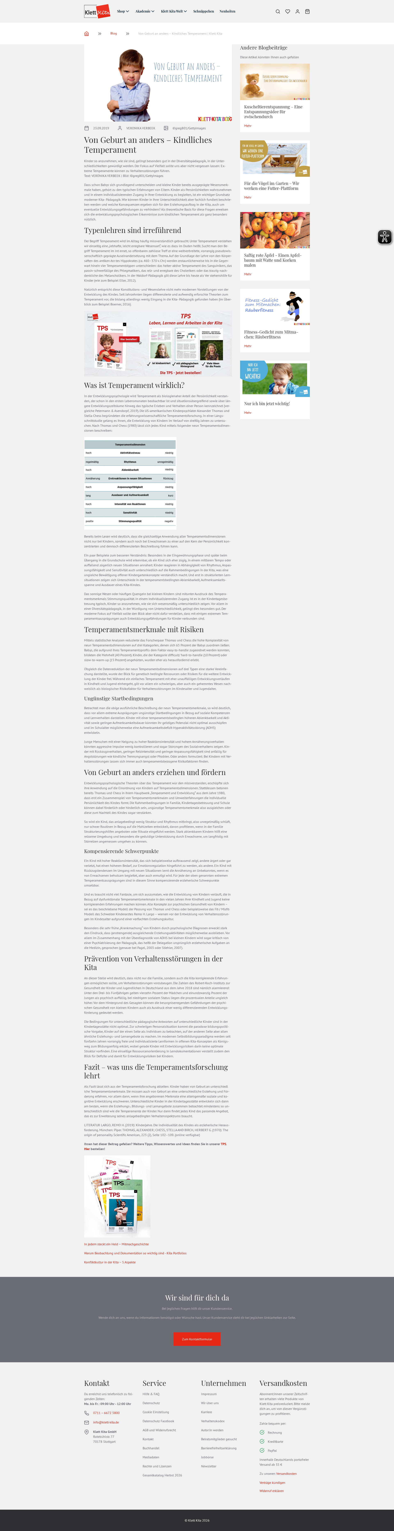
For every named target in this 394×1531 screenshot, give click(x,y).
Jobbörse (207, 1457)
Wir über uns (210, 1403)
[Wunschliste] (285, 11)
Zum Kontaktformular (197, 1339)
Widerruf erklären (272, 1491)
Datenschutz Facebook (158, 1421)
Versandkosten (286, 1473)
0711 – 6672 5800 (106, 1413)
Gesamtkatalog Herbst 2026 (162, 1475)
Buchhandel (151, 1448)
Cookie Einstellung (156, 1412)
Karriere (206, 1412)
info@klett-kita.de (106, 1422)
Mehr (247, 126)
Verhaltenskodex (212, 1421)
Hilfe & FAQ (151, 1394)
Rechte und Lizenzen (157, 1466)
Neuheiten (227, 11)
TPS (223, 1144)
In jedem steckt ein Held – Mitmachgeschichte (116, 1244)
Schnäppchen (203, 11)
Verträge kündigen (272, 1483)
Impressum (209, 1394)
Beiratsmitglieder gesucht (219, 1439)
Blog (113, 33)
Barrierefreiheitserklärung (219, 1448)
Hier (87, 1149)
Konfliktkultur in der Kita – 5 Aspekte (110, 1262)
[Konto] (295, 11)
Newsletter (208, 1466)
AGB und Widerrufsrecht (159, 1430)
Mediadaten (151, 1457)
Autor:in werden (212, 1430)
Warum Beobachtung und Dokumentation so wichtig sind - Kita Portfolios (135, 1253)
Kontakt (148, 1439)
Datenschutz (151, 1403)
